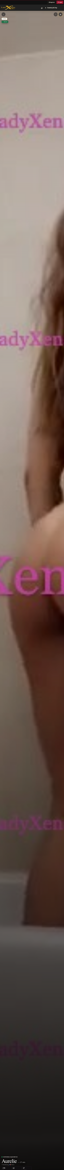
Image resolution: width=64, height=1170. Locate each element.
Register (52, 2)
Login (60, 2)
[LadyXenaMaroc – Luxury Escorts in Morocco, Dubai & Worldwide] (8, 8)
